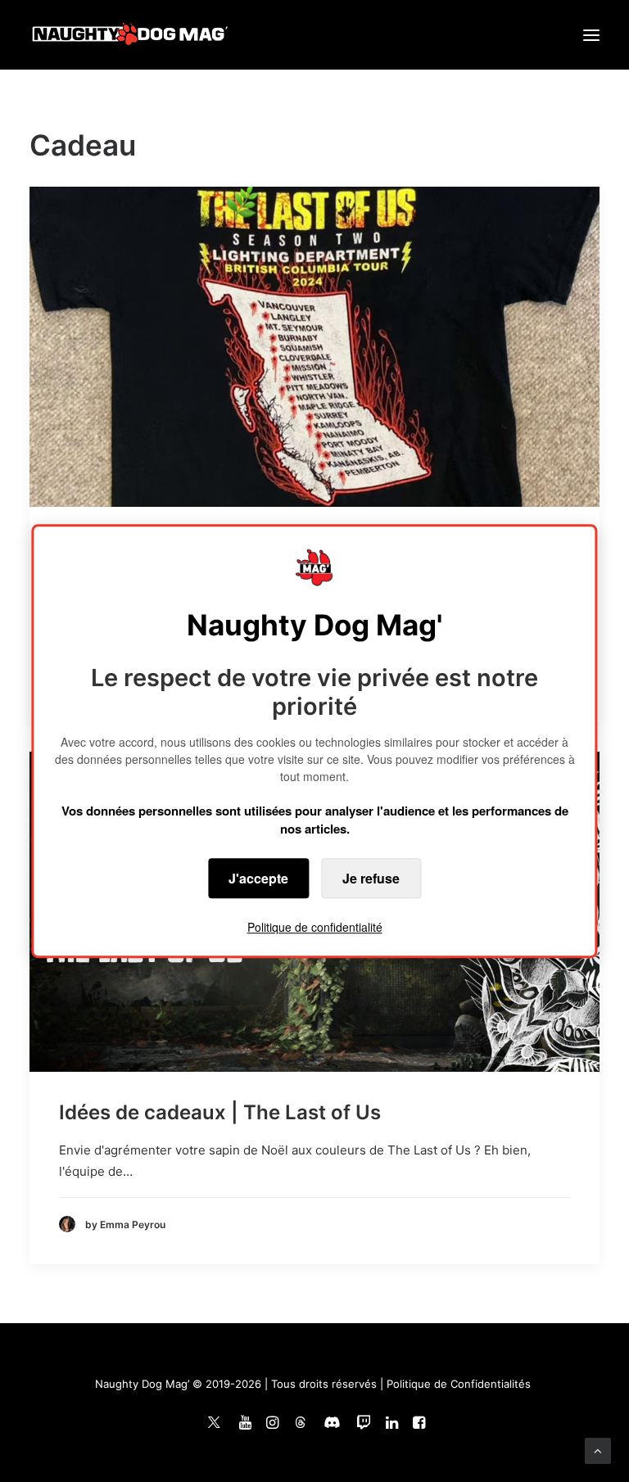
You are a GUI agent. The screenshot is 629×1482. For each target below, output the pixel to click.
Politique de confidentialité (314, 927)
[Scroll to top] (598, 1449)
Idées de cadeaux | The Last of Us (220, 1112)
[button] (591, 35)
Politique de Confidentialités (459, 1383)
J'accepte (258, 878)
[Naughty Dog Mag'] (130, 34)
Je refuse (371, 878)
